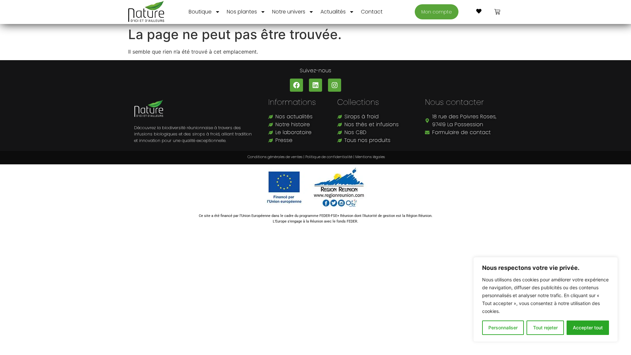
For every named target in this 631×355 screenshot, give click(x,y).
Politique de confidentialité (328, 156)
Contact (372, 11)
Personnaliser (503, 327)
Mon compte (436, 12)
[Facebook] (296, 85)
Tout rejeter (545, 327)
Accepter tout (588, 327)
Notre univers (288, 11)
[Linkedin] (315, 85)
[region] (545, 299)
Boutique (200, 11)
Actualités (333, 11)
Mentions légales (370, 156)
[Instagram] (334, 85)
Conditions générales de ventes (274, 156)
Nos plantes (242, 11)
